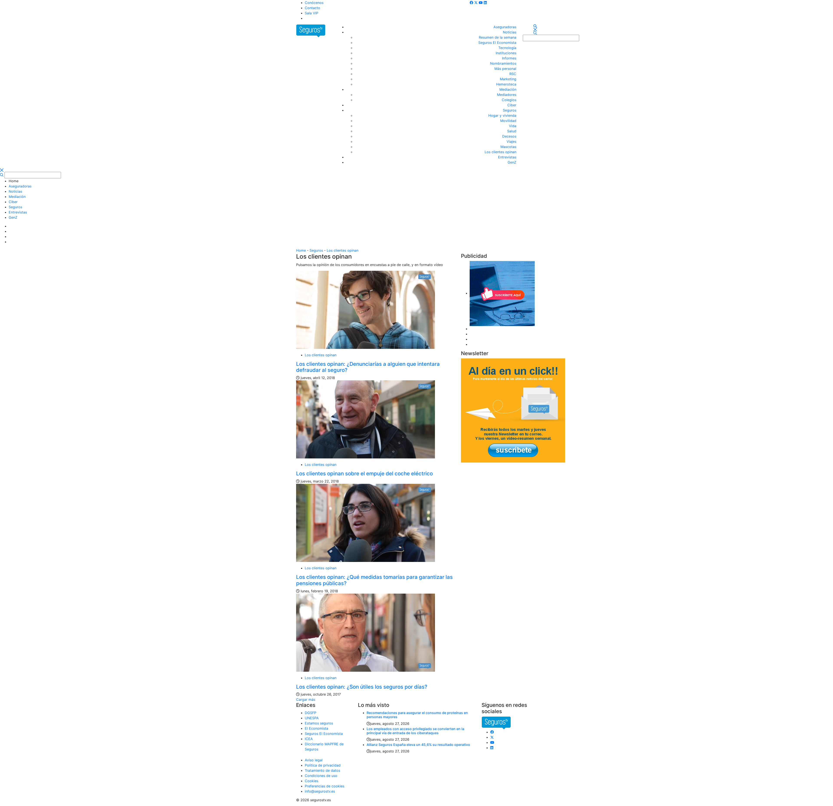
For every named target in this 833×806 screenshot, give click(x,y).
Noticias (509, 32)
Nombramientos (503, 63)
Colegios (509, 100)
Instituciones (506, 53)
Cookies (311, 781)
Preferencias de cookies (324, 786)
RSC (512, 74)
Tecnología (507, 48)
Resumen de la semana (497, 37)
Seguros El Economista (497, 42)
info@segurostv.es (320, 791)
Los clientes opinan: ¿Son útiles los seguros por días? (361, 687)
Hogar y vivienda (502, 115)
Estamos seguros (319, 723)
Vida (512, 126)
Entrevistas (507, 157)
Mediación (507, 89)
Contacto (312, 8)
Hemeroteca (506, 84)
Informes (509, 58)
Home (301, 250)
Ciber (511, 105)
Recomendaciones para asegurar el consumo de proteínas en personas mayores (417, 715)
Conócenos (314, 2)
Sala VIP (311, 13)
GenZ (512, 162)
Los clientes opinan (500, 152)
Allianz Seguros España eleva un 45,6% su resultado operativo (418, 744)
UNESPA (312, 718)
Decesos (509, 136)
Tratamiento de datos (322, 770)
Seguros (509, 110)
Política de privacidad (323, 765)
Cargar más (305, 699)
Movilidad (508, 120)
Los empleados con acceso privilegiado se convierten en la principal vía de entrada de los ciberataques (415, 731)
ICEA (309, 739)
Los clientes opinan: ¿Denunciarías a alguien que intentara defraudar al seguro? (368, 367)
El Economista (316, 728)
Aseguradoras (505, 27)
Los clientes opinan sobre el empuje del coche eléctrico (364, 473)
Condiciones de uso (321, 775)
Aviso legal (314, 760)
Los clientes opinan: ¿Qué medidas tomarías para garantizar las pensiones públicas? (374, 580)
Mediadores (506, 94)
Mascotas (508, 146)
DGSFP (310, 713)
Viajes (511, 141)
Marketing (508, 79)
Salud (511, 131)
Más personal (505, 68)
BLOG (309, 18)
